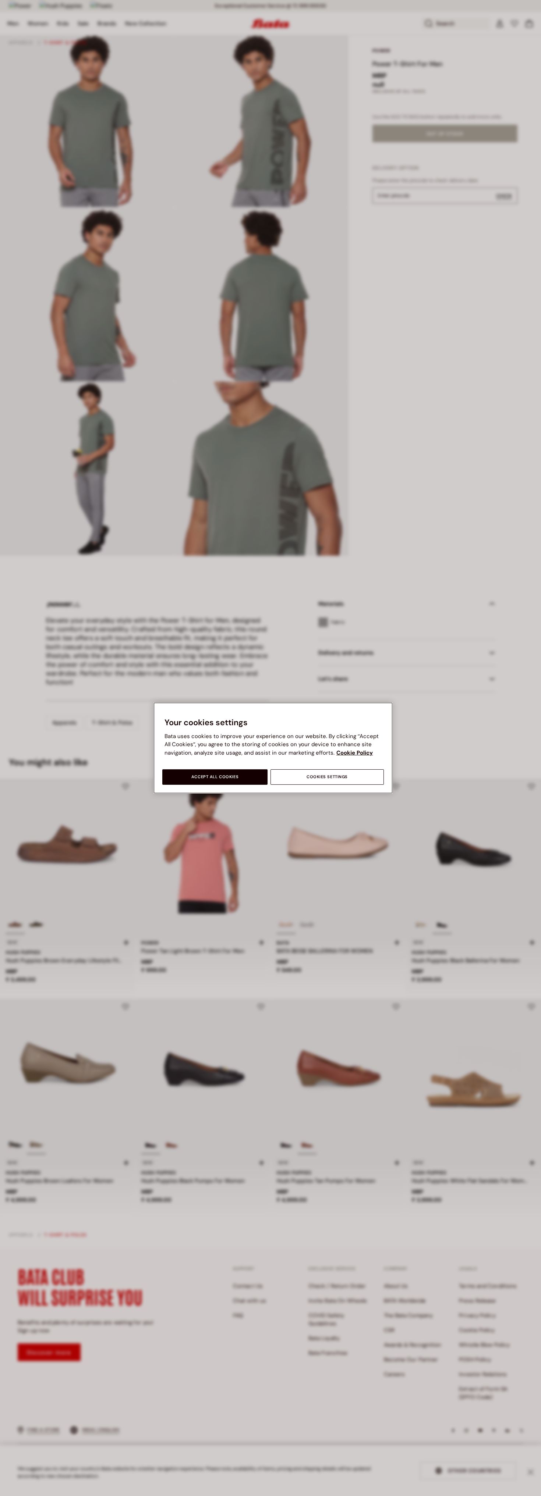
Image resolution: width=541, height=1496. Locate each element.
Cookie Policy (354, 752)
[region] (273, 748)
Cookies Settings (327, 777)
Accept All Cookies (214, 777)
